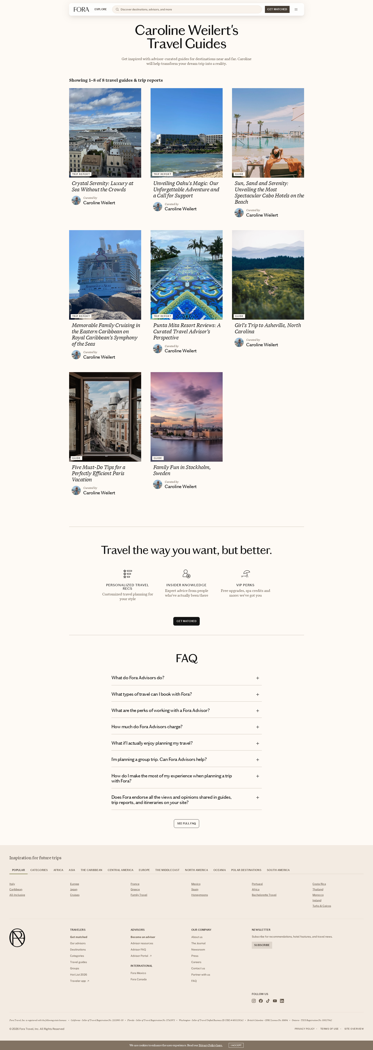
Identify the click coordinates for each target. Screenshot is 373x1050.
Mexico (195, 883)
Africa (255, 889)
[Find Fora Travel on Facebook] (261, 1001)
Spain (194, 889)
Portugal (257, 883)
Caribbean (15, 889)
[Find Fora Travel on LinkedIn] (282, 1001)
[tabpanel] (186, 895)
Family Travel (139, 894)
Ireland (316, 900)
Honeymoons (199, 894)
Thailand (317, 889)
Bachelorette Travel (264, 894)
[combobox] (189, 9)
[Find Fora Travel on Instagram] (254, 1001)
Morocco (318, 894)
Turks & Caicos (321, 905)
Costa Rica (319, 883)
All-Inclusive (17, 894)
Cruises (74, 894)
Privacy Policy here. (211, 1045)
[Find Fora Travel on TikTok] (268, 1001)
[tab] (18, 871)
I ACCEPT (236, 1045)
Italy (12, 883)
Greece (135, 889)
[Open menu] (296, 9)
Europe (74, 883)
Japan (73, 889)
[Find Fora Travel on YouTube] (275, 1001)
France (135, 883)
